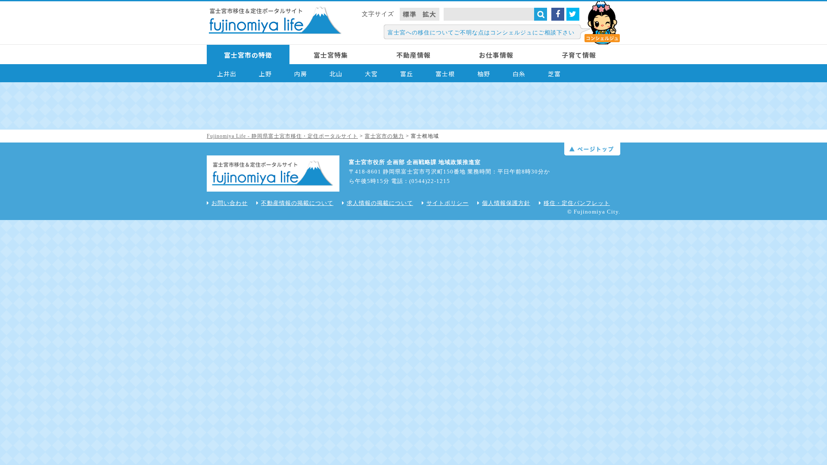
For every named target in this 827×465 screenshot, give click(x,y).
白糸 (519, 73)
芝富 (554, 73)
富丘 (406, 73)
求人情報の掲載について (380, 203)
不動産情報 (413, 54)
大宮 (371, 73)
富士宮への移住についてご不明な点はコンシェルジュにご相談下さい (481, 32)
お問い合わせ (229, 203)
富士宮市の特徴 (248, 54)
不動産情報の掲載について (297, 203)
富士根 (445, 73)
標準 (410, 14)
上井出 (226, 73)
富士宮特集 (331, 54)
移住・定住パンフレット (577, 203)
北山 (336, 73)
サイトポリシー (447, 203)
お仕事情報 (496, 54)
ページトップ (592, 149)
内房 (300, 73)
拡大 (429, 14)
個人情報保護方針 (506, 203)
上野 (265, 73)
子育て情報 (579, 54)
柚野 (483, 73)
